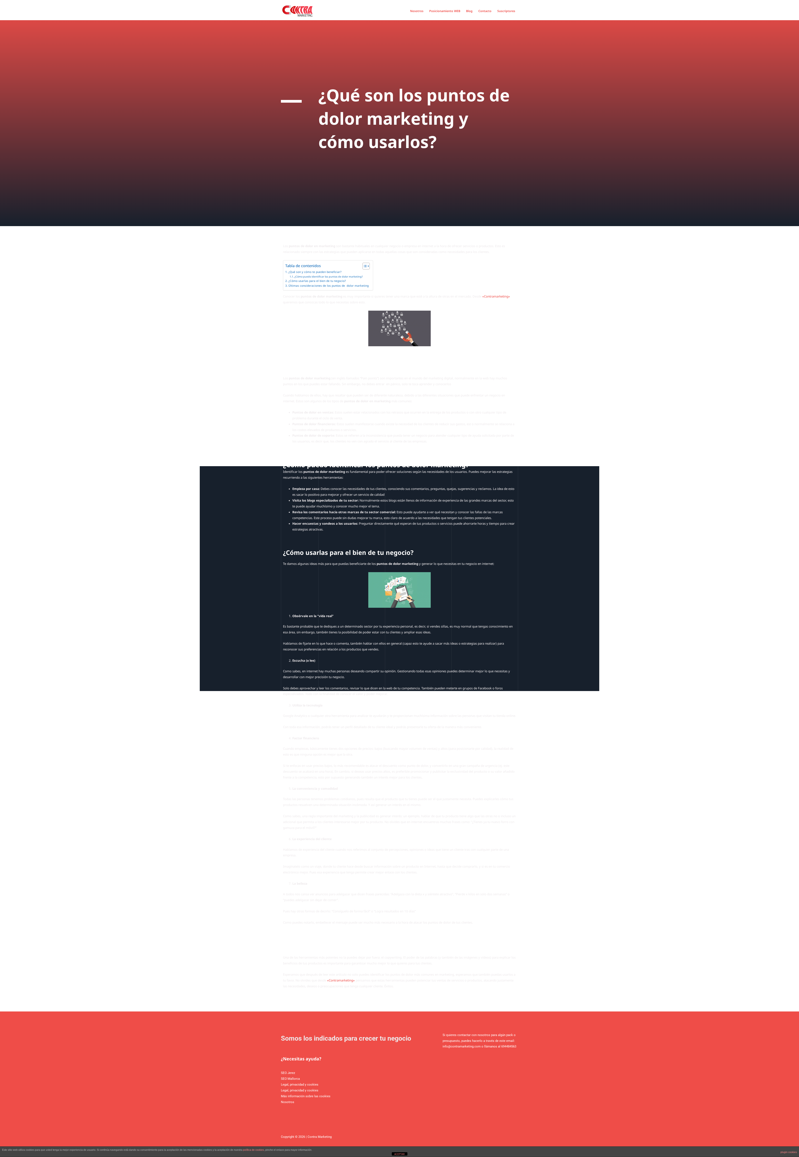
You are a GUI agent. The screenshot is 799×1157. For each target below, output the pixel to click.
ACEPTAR (399, 1154)
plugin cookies (788, 1152)
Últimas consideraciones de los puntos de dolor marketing (328, 286)
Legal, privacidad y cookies (299, 1084)
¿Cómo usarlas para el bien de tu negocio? (317, 281)
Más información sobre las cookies (305, 1096)
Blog (469, 11)
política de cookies (253, 1149)
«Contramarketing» (496, 296)
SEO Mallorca (290, 1079)
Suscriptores (506, 11)
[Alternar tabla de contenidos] (364, 266)
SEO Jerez (288, 1073)
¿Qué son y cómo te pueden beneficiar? (314, 272)
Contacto (484, 11)
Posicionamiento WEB (444, 11)
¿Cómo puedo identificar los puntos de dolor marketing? (328, 276)
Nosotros (416, 11)
